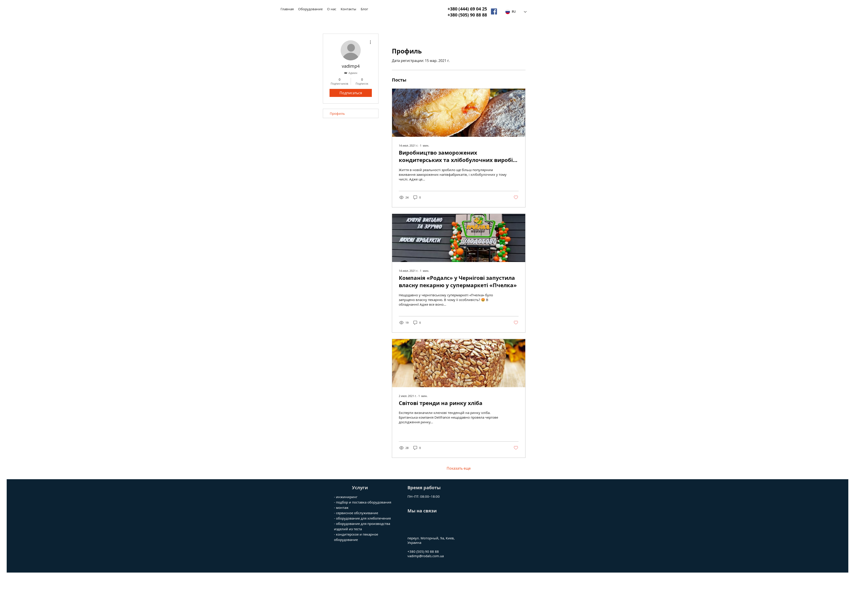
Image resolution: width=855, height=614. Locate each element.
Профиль (337, 113)
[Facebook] (494, 11)
